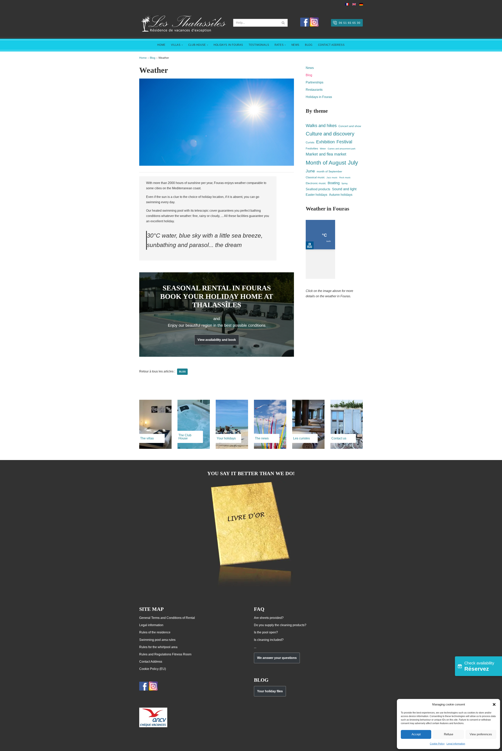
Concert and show (349, 126)
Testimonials (259, 44)
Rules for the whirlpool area (158, 647)
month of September (329, 171)
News (295, 44)
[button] (494, 704)
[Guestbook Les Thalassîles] (251, 586)
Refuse (448, 734)
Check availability (479, 666)
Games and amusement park (342, 148)
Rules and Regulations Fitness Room (165, 654)
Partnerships (314, 82)
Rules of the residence (154, 632)
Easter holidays (316, 194)
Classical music (315, 177)
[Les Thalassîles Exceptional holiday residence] (183, 23)
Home (161, 44)
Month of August (326, 162)
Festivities (312, 148)
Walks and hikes (321, 125)
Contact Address (331, 44)
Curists (310, 142)
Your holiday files (270, 691)
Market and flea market (326, 154)
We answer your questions (277, 658)
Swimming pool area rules (157, 639)
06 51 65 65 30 (349, 22)
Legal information (456, 743)
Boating (334, 183)
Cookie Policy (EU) (152, 669)
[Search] (283, 23)
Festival (344, 141)
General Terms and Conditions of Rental (167, 617)
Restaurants (314, 89)
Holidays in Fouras (228, 44)
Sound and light (344, 189)
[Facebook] (304, 25)
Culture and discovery (330, 134)
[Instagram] (314, 25)
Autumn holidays (340, 194)
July (353, 162)
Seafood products (318, 189)
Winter (323, 148)
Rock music (345, 177)
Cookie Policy (437, 743)
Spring (344, 183)
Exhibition (325, 141)
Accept (416, 734)
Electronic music (316, 183)
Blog (308, 44)
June (310, 171)
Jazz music (331, 177)
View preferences (481, 734)
